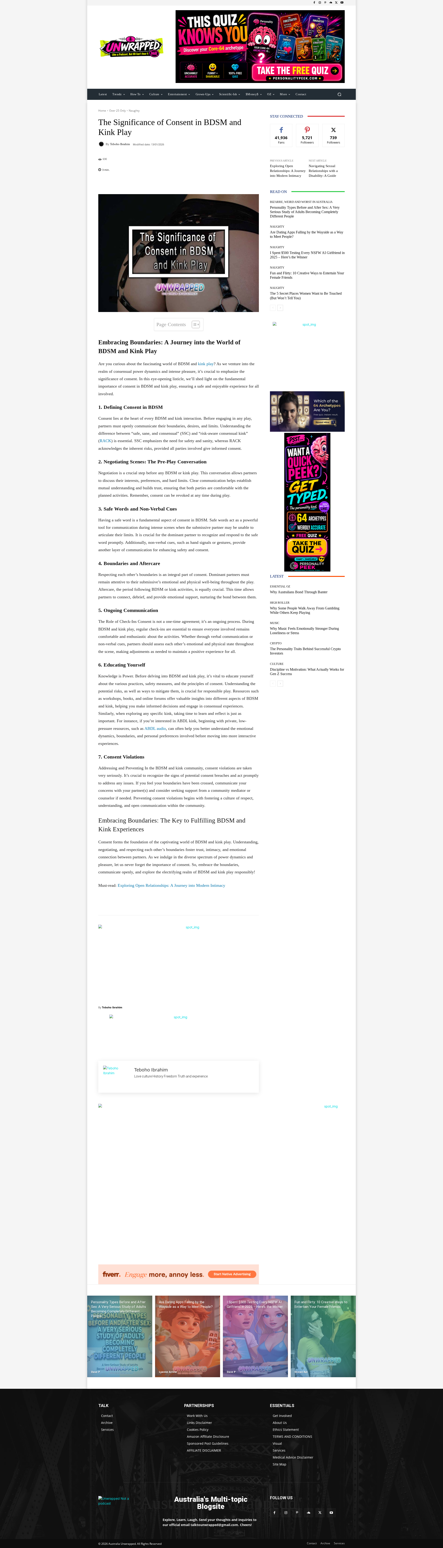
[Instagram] (320, 3)
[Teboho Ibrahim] (102, 144)
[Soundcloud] (331, 3)
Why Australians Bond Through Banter (298, 592)
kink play (206, 363)
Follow (307, 127)
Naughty (134, 111)
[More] (208, 182)
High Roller (280, 602)
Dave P (95, 1372)
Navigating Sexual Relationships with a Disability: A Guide (323, 170)
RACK (105, 440)
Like (281, 127)
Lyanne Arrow (168, 1372)
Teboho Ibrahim (120, 144)
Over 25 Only (117, 111)
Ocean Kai (301, 1372)
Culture (277, 663)
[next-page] (280, 308)
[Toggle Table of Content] (193, 324)
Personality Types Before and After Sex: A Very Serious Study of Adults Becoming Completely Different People (305, 211)
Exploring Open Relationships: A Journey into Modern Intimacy (171, 885)
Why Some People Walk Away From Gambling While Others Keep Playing (304, 610)
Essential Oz (280, 586)
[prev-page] (273, 308)
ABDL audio (155, 728)
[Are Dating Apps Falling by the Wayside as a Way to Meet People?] (187, 1336)
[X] (336, 3)
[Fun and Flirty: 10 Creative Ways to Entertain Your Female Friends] (323, 1336)
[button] (339, 94)
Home (102, 111)
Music (274, 622)
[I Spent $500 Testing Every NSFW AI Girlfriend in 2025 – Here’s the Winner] (255, 1336)
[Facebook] (314, 3)
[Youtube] (342, 3)
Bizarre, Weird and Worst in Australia (301, 201)
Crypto (275, 643)
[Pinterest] (325, 3)
